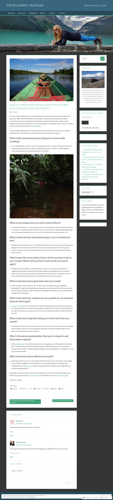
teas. (27, 227)
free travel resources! (62, 375)
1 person (17, 453)
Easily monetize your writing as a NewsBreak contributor (22, 401)
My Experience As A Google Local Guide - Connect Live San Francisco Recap (93, 159)
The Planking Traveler (24, 5)
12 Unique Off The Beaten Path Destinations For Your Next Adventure (92, 177)
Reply (11, 435)
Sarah (18, 421)
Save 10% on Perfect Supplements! (62, 401)
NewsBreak (33, 13)
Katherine (19, 442)
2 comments (14, 112)
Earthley (11, 13)
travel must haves (33, 375)
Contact (62, 13)
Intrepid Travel (16, 306)
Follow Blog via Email (92, 113)
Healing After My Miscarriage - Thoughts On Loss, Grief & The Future (92, 152)
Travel (51, 13)
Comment (67, 482)
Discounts (22, 13)
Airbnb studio (20, 344)
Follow (85, 122)
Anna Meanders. (36, 126)
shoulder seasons (27, 366)
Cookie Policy (32, 497)
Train (42, 13)
